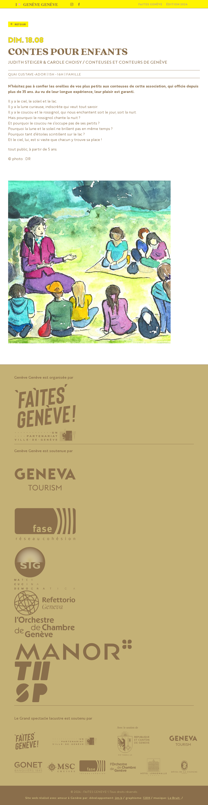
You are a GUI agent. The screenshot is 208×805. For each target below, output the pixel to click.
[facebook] (78, 4)
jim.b (118, 798)
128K (146, 798)
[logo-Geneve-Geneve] (37, 3)
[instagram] (71, 4)
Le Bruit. (174, 798)
